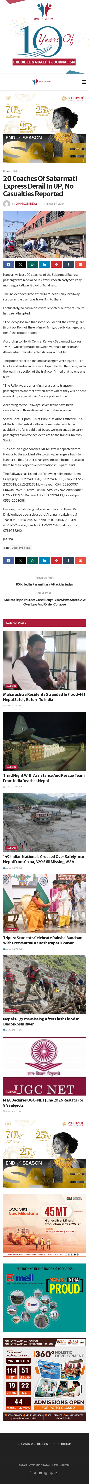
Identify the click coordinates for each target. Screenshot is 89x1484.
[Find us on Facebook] (30, 1473)
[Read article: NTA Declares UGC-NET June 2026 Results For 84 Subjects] (44, 1066)
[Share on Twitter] (20, 264)
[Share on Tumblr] (68, 264)
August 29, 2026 (13, 705)
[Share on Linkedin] (44, 264)
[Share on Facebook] (8, 264)
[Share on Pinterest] (56, 264)
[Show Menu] (84, 82)
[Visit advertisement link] (44, 37)
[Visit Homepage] (41, 82)
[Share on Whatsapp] (32, 264)
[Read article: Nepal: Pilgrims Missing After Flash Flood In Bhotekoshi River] (44, 984)
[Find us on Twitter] (35, 1473)
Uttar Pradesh (21, 547)
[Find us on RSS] (56, 1473)
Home (6, 171)
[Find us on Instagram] (45, 1473)
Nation (16, 171)
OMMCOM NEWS (27, 203)
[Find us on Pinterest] (51, 1473)
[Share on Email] (80, 264)
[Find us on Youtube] (40, 1473)
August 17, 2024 (54, 203)
